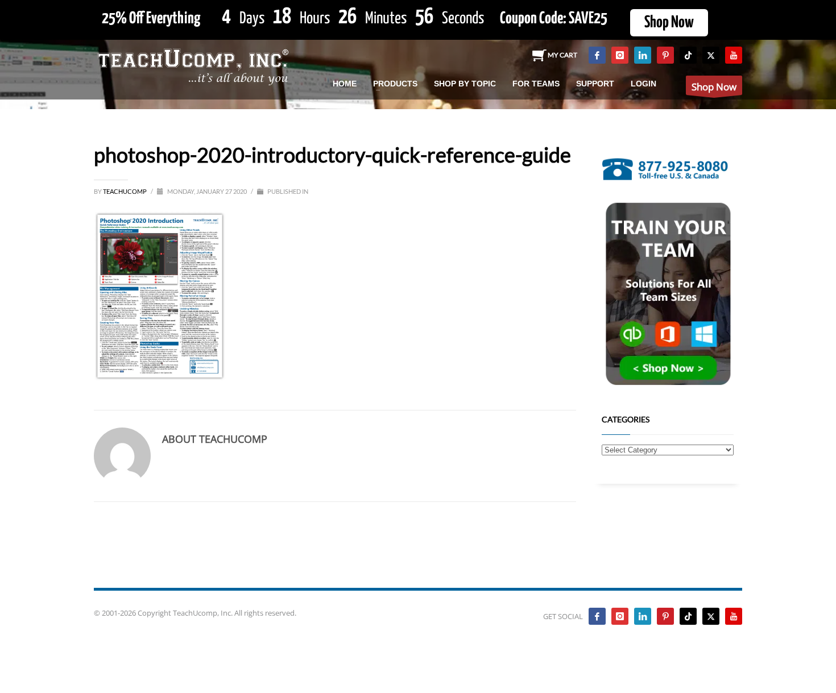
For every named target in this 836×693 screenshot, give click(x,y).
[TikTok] (688, 55)
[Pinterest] (665, 55)
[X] (710, 55)
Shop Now (669, 23)
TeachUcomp (125, 191)
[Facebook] (597, 55)
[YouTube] (733, 55)
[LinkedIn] (642, 55)
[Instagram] (619, 55)
